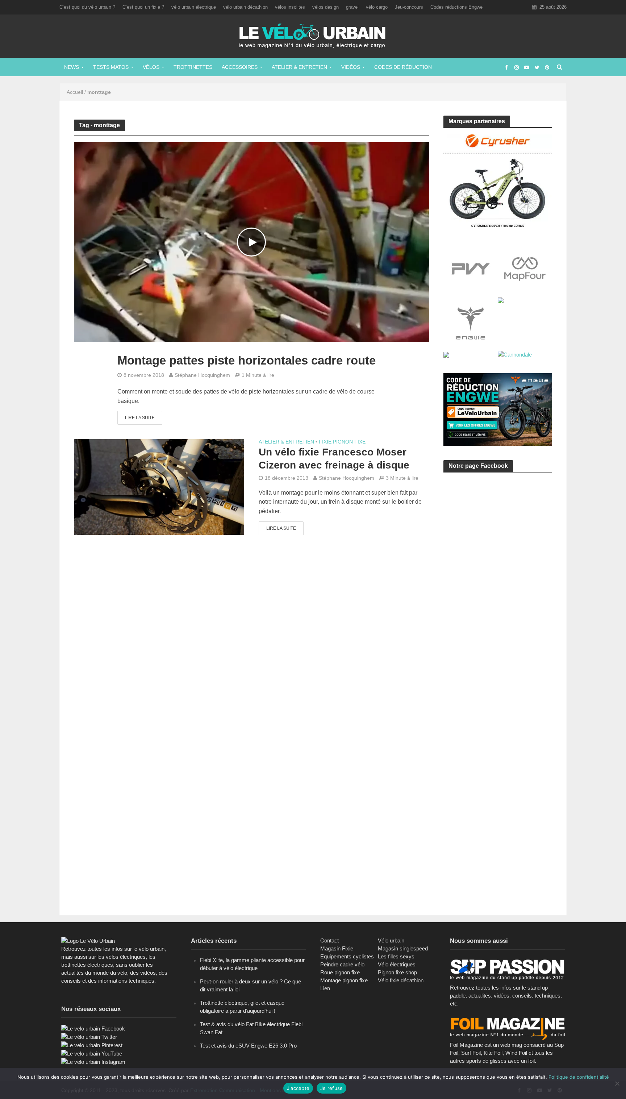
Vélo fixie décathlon (400, 980)
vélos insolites (290, 7)
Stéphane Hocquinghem (202, 375)
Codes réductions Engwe (456, 7)
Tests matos (111, 67)
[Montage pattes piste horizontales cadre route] (251, 242)
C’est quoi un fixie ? (143, 7)
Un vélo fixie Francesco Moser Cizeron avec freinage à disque (334, 458)
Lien (325, 988)
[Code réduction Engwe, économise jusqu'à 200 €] (497, 409)
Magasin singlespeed (403, 948)
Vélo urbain (391, 940)
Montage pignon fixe (344, 980)
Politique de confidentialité (578, 1077)
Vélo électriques (397, 964)
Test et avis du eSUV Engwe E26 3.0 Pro (248, 1045)
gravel (352, 7)
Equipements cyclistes (347, 956)
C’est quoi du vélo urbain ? (87, 7)
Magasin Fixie (336, 948)
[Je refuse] (617, 1083)
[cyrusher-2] (497, 180)
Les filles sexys (396, 956)
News (71, 67)
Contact (329, 940)
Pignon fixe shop (397, 972)
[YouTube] (91, 1053)
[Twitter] (89, 1036)
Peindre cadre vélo (342, 964)
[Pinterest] (91, 1045)
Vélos (151, 67)
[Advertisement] (497, 546)
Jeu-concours (409, 7)
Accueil (75, 92)
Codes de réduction (403, 67)
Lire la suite (140, 417)
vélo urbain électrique (193, 7)
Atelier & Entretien (299, 67)
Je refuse (331, 1088)
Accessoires (240, 67)
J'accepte (298, 1088)
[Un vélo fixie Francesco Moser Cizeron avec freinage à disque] (159, 487)
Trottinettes (193, 67)
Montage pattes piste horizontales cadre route (246, 360)
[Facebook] (93, 1028)
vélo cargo (377, 7)
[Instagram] (93, 1061)
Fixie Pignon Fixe (342, 442)
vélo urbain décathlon (245, 7)
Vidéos (350, 67)
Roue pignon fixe (340, 972)
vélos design (325, 7)
